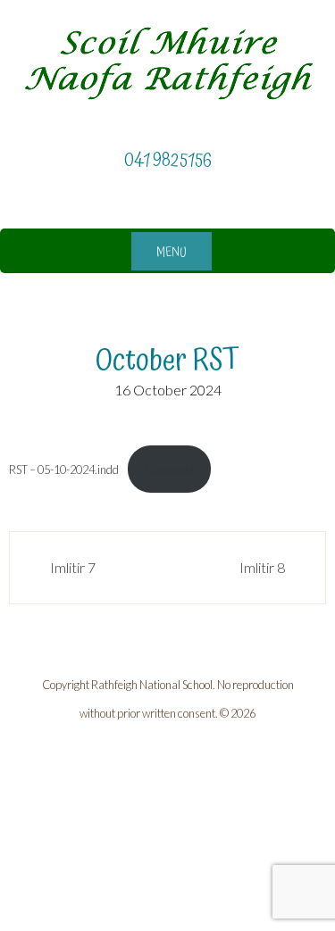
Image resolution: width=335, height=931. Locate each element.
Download (169, 469)
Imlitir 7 (73, 567)
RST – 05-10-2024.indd (64, 469)
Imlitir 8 (262, 567)
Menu (171, 252)
